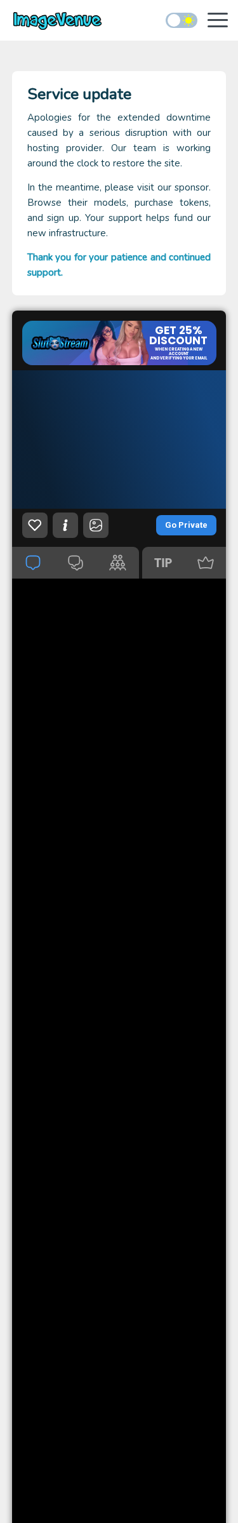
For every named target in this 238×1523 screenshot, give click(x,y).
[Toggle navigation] (218, 21)
